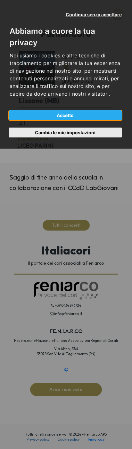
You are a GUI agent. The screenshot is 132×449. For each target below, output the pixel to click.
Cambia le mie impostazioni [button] (65, 132)
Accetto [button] (65, 115)
